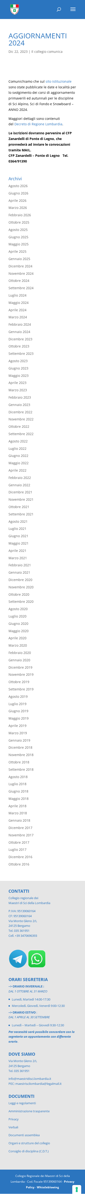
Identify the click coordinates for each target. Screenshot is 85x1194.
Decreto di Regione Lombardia (38, 124)
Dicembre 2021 (20, 492)
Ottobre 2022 (18, 426)
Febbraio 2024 (19, 324)
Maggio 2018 (18, 798)
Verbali (13, 1127)
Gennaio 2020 (19, 660)
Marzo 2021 (17, 558)
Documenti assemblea (24, 1135)
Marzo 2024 (17, 317)
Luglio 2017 (17, 849)
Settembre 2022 (21, 434)
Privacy (13, 1119)
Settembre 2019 (21, 689)
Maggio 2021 (18, 543)
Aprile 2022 (17, 470)
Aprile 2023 (17, 382)
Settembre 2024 (21, 288)
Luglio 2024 (17, 295)
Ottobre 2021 (18, 507)
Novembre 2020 (21, 587)
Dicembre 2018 (20, 747)
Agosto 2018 (18, 777)
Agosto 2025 (18, 229)
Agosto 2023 (18, 361)
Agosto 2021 (18, 521)
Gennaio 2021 (19, 572)
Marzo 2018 (17, 813)
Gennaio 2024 (19, 331)
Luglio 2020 (17, 616)
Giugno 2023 (18, 368)
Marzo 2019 (17, 733)
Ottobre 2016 (18, 864)
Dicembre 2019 (20, 667)
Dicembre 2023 (20, 339)
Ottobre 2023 (18, 346)
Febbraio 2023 (19, 397)
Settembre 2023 (21, 353)
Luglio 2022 (17, 448)
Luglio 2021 (17, 528)
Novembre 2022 (21, 419)
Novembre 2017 (21, 835)
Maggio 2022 (18, 463)
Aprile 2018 (17, 806)
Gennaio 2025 (19, 259)
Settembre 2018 (21, 769)
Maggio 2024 (18, 302)
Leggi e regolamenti (22, 1103)
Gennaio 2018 (19, 820)
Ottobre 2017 (18, 842)
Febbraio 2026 (19, 215)
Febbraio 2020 (19, 652)
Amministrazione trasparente (29, 1111)
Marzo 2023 (17, 390)
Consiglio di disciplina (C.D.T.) (28, 1151)
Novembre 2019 (21, 674)
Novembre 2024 (21, 273)
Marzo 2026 (17, 207)
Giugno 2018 (18, 791)
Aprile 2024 (17, 310)
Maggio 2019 (18, 718)
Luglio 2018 (17, 784)
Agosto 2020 (18, 609)
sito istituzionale (59, 81)
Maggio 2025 (18, 244)
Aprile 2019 (17, 725)
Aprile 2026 (17, 200)
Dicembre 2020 (20, 579)
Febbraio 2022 (19, 477)
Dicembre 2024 (20, 266)
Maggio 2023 (18, 375)
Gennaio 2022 (19, 485)
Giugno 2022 (18, 455)
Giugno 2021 (18, 536)
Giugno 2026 (18, 193)
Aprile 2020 (17, 638)
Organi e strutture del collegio (29, 1143)
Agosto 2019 (18, 696)
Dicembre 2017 (20, 827)
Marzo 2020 (17, 645)
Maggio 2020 (18, 631)
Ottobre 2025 (18, 222)
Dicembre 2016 (20, 857)
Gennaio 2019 (19, 740)
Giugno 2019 (18, 711)
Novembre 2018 (21, 754)
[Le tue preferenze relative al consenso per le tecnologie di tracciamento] (76, 1189)
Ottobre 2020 (18, 594)
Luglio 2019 (17, 704)
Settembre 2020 (21, 601)
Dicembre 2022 (20, 412)
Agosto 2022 (18, 441)
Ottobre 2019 (18, 682)
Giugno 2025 (18, 237)
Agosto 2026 (18, 186)
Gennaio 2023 (19, 404)
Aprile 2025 (17, 251)
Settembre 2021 (21, 514)
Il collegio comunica (47, 51)
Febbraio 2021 (19, 565)
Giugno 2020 (18, 623)
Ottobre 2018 (18, 762)
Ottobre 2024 (18, 280)
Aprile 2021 (17, 550)
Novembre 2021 (21, 499)
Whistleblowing (48, 1187)
